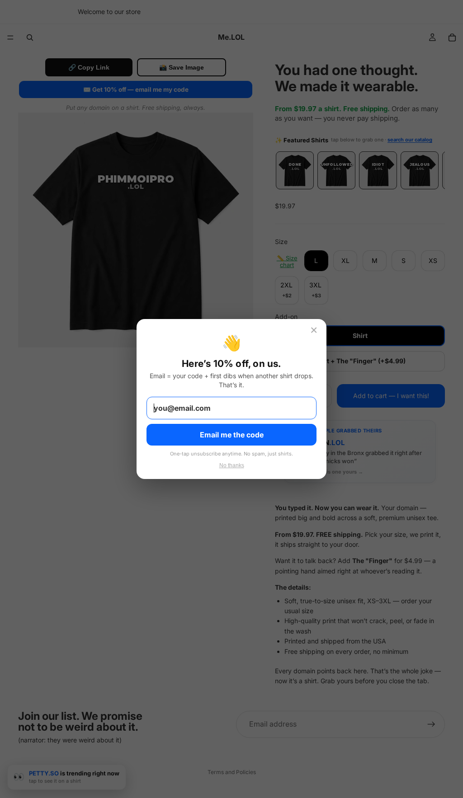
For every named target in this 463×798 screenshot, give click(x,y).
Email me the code (232, 434)
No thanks (231, 465)
